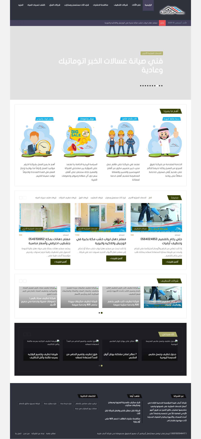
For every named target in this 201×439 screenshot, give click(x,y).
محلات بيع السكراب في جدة (86, 408)
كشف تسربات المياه (36, 5)
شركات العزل (54, 5)
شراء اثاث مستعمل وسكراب (76, 5)
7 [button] (147, 85)
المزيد (20, 5)
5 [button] (152, 85)
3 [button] (157, 86)
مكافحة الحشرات (100, 5)
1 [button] (161, 85)
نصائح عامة (50, 434)
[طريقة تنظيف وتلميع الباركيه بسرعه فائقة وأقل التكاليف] (41, 350)
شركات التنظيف (121, 5)
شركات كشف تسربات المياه (45, 198)
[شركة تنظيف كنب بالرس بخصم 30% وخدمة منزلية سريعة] (121, 297)
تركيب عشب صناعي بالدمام (86, 403)
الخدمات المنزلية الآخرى (151, 53)
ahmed (177, 235)
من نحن (26, 434)
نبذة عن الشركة (37, 434)
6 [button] (150, 85)
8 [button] (145, 85)
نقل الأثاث (136, 5)
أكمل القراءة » (172, 262)
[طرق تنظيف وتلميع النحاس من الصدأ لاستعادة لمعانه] (81, 350)
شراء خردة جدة (66, 403)
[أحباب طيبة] (172, 10)
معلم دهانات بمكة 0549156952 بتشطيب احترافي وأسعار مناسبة (130, 23)
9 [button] (143, 85)
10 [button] (140, 85)
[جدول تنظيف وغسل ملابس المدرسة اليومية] (160, 350)
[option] (100, 63)
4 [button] (154, 85)
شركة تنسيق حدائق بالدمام (29, 403)
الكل (150, 198)
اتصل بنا (18, 434)
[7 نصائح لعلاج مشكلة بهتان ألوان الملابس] (123, 350)
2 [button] (159, 85)
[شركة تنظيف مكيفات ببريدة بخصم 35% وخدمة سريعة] (80, 297)
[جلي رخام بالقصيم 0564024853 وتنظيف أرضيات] (163, 297)
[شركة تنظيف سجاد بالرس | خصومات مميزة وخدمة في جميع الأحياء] (38, 297)
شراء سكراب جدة (50, 403)
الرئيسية (148, 5)
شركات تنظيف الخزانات (67, 198)
